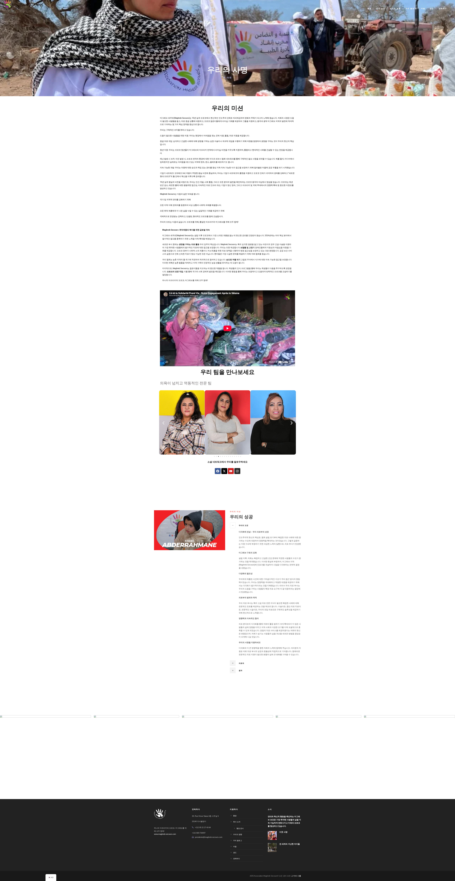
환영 (369, 8)
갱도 (432, 8)
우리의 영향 (395, 8)
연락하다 (443, 8)
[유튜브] (231, 471)
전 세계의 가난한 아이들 (289, 844)
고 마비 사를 (296, 876)
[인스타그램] (237, 471)
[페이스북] (218, 471)
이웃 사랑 (283, 832)
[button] (163, 423)
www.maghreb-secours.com (165, 834)
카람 (423, 8)
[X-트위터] (224, 471)
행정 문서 (240, 828)
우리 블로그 (410, 8)
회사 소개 (380, 8)
